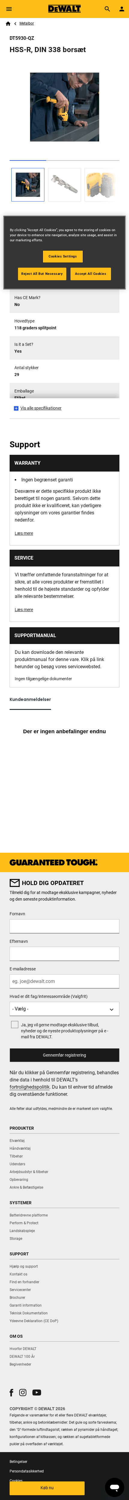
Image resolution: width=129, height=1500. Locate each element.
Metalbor (27, 23)
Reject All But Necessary (42, 273)
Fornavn (17, 913)
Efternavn (19, 941)
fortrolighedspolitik (30, 1087)
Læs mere (24, 533)
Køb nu (47, 1487)
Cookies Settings (63, 256)
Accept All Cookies (90, 273)
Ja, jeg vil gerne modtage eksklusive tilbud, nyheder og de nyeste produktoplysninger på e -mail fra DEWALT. (64, 1030)
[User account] (122, 9)
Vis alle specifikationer (41, 408)
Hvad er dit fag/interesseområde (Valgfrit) (49, 996)
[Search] (107, 9)
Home (8, 24)
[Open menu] (9, 9)
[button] (11, 1392)
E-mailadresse (23, 968)
